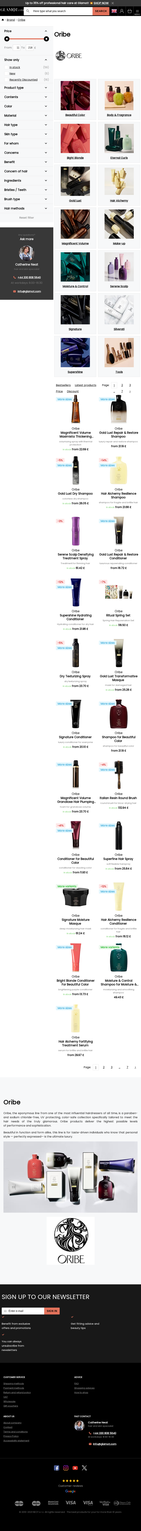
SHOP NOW (101, 3)
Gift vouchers (10, 1406)
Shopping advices (84, 1388)
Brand (11, 20)
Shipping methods (13, 1383)
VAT (5, 1397)
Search (101, 11)
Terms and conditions (15, 1431)
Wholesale (9, 1401)
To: (23, 48)
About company (12, 1422)
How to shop (81, 1392)
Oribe (21, 20)
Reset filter (26, 218)
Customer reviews (70, 1486)
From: (8, 48)
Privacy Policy (11, 1436)
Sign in (52, 1310)
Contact (7, 1427)
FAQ (76, 1383)
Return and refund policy (17, 1392)
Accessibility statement (16, 1440)
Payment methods (13, 1388)
